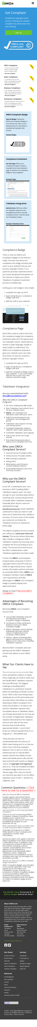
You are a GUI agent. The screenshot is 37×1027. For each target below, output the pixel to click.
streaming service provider (18, 672)
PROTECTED (14, 1003)
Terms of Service (19, 1014)
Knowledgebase (9, 977)
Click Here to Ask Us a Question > (18, 789)
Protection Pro (24, 958)
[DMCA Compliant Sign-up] (18, 47)
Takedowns (23, 956)
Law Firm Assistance (10, 987)
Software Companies (10, 969)
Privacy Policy (8, 1014)
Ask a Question (8, 979)
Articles (6, 992)
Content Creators (9, 956)
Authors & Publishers (10, 963)
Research (7, 990)
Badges (22, 961)
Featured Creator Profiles (12, 995)
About (6, 985)
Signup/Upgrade (24, 966)
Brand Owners (8, 958)
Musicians (7, 961)
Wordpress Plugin (25, 963)
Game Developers (9, 966)
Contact (6, 982)
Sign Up (18, 32)
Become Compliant (10, 73)
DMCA (7, 1003)
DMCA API (23, 969)
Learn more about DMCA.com (13, 941)
